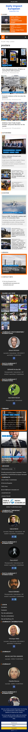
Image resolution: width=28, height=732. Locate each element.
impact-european (16, 472)
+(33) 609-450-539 (8, 285)
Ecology (18, 150)
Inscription (4, 607)
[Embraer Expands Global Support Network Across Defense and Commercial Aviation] (6, 233)
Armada (6, 265)
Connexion (4, 610)
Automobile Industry (9, 150)
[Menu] (6, 37)
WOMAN (21, 92)
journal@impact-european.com (11, 283)
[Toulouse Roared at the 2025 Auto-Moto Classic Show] (6, 185)
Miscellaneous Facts (8, 92)
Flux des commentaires (7, 616)
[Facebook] (14, 358)
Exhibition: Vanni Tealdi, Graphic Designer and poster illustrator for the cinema (13, 124)
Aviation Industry (8, 212)
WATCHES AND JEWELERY (16, 17)
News (16, 16)
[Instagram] (15, 537)
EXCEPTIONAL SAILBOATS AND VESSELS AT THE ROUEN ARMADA (13, 270)
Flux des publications (7, 613)
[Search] (25, 37)
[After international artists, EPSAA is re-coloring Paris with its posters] (14, 57)
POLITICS (10, 456)
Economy (13, 25)
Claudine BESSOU (17, 128)
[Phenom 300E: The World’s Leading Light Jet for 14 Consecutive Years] (14, 204)
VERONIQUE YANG (15, 72)
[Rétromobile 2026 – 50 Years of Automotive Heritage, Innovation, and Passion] (6, 174)
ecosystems (20, 229)
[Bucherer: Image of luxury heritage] (5, 28)
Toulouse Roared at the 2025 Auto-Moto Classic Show (18, 186)
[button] (6, 37)
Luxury (12, 16)
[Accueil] (3, 37)
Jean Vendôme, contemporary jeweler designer (16, 21)
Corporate (20, 240)
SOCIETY (17, 183)
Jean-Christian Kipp (16, 462)
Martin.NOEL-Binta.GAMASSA (18, 420)
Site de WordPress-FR (7, 619)
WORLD (12, 28)
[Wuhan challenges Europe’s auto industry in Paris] (14, 144)
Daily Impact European (14, 7)
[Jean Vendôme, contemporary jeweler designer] (5, 20)
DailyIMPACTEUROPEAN (8, 474)
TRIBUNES (17, 414)
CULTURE (5, 65)
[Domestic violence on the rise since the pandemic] (14, 84)
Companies (14, 240)
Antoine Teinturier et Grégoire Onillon (11, 445)
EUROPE (18, 25)
